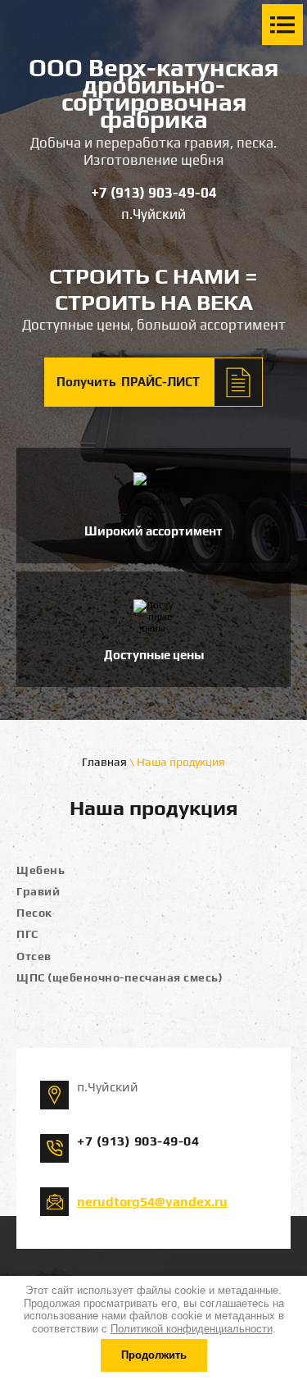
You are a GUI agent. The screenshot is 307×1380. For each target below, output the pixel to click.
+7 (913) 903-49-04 (154, 192)
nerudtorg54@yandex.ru (152, 1201)
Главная (104, 761)
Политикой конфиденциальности (192, 1329)
